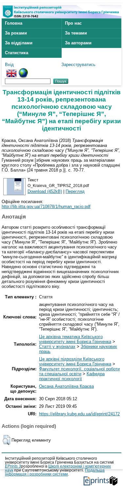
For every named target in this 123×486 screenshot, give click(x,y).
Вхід (9, 64)
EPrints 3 (13, 466)
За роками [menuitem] (16, 33)
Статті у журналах (57, 346)
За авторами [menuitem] (78, 42)
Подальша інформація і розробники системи (55, 472)
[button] (6, 440)
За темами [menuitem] (76, 33)
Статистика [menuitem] (16, 52)
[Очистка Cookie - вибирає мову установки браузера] (23, 70)
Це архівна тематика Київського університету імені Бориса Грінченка (75, 339)
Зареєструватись (78, 64)
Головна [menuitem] (13, 23)
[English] (11, 70)
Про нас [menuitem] (73, 23)
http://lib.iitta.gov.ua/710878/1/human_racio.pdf (46, 206)
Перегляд (75, 191)
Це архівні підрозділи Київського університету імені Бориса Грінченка (75, 361)
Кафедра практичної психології (72, 376)
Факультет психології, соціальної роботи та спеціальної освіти (79, 371)
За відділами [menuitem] (18, 42)
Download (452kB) (45, 191)
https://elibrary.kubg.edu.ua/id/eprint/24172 (79, 413)
